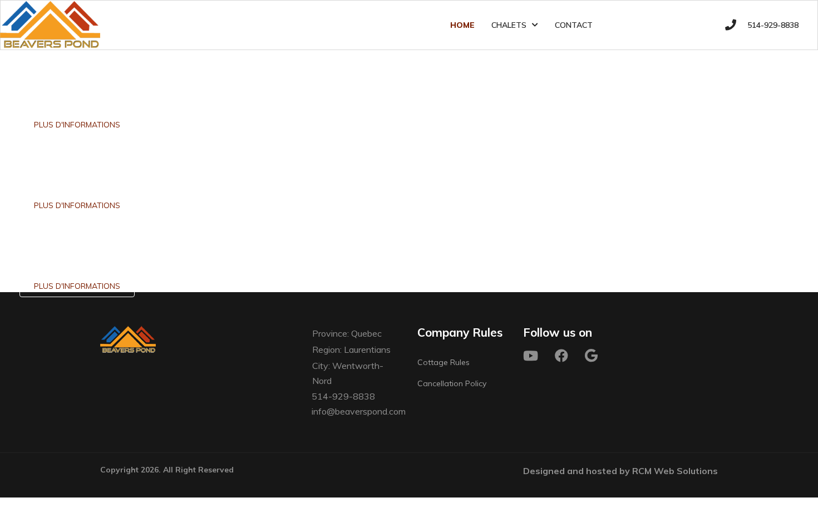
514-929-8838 (773, 25)
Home (462, 25)
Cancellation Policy (451, 383)
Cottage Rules (443, 362)
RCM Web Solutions (675, 470)
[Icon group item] (530, 355)
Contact (574, 25)
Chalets (508, 25)
